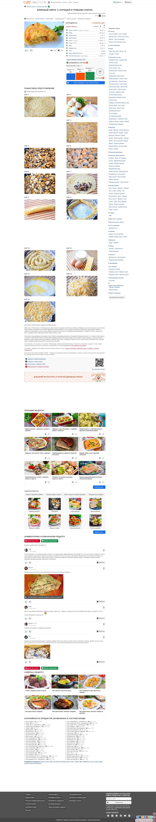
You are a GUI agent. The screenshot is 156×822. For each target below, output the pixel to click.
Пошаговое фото (60, 18)
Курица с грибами (34, 528)
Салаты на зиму (113, 68)
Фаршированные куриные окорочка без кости (64, 453)
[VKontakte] (138, 817)
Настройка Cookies (31, 807)
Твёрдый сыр (72, 48)
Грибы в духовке (95, 528)
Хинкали (111, 193)
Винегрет (111, 39)
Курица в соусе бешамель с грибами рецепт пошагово (64, 429)
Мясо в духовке (122, 176)
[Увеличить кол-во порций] (104, 25)
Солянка (117, 54)
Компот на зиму (123, 78)
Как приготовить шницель (34, 711)
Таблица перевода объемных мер (75, 59)
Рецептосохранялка (56, 2)
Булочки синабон (123, 146)
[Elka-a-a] (26, 568)
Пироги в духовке (118, 138)
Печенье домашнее (124, 130)
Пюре (110, 215)
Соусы (112, 246)
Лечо (119, 68)
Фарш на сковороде (114, 179)
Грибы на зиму (112, 108)
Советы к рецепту (71, 18)
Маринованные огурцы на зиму (116, 76)
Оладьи (126, 132)
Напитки (112, 254)
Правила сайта (30, 797)
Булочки (111, 138)
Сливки (71, 43)
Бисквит (111, 140)
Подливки (111, 248)
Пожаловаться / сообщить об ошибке (38, 366)
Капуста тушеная (113, 206)
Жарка (116, 158)
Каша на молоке (113, 196)
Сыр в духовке (121, 174)
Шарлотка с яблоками (114, 135)
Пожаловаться (30, 18)
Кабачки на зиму (122, 70)
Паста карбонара (122, 201)
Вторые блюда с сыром (54, 494)
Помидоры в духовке (114, 182)
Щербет (111, 242)
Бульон (121, 51)
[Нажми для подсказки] (87, 63)
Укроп (70, 40)
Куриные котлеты (122, 206)
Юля (29, 636)
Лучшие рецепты (53, 794)
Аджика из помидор (114, 121)
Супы (111, 48)
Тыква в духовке (124, 182)
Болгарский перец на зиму (115, 65)
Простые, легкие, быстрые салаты (117, 42)
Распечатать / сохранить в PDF (37, 364)
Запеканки (126, 188)
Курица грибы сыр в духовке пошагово (89, 453)
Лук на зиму (112, 92)
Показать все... (99, 532)
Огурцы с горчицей (124, 121)
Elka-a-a (30, 567)
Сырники (123, 135)
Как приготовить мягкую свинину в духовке (91, 712)
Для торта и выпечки (116, 218)
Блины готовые (73, 30)
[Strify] (26, 550)
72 (28, 50)
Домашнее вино (113, 257)
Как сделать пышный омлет (61, 690)
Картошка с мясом (124, 274)
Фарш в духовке (113, 176)
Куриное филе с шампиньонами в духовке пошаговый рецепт (90, 429)
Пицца (115, 201)
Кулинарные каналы (75, 800)
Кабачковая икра (113, 70)
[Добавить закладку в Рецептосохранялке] (59, 50)
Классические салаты (123, 36)
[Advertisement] (119, 16)
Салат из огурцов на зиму (115, 94)
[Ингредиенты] (154, 814)
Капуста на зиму (122, 89)
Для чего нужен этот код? (98, 369)
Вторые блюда (114, 185)
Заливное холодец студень (115, 236)
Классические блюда (116, 152)
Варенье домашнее (113, 78)
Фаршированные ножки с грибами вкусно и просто (36, 477)
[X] (140, 817)
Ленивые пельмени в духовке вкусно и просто (62, 477)
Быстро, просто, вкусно (117, 222)
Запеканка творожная (119, 193)
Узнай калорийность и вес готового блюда (85, 82)
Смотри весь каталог (118, 297)
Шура (30, 606)
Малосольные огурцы (114, 86)
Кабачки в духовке (113, 171)
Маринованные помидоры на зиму (117, 97)
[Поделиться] (154, 817)
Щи (125, 51)
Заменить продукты (71, 26)
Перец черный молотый (75, 53)
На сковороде (122, 158)
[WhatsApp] (149, 817)
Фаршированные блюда (119, 160)
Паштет (125, 236)
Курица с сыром (54, 528)
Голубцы (119, 190)
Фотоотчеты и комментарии (77, 797)
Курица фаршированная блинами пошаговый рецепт (90, 477)
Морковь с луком (123, 271)
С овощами (113, 266)
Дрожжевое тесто (113, 228)
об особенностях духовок (79, 345)
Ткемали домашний (113, 251)
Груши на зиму (120, 108)
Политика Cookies (31, 804)
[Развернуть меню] (154, 820)
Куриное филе (73, 38)
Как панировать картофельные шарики (90, 691)
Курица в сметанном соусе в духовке (37, 453)
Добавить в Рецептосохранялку (37, 359)
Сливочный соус (119, 248)
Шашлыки (120, 188)
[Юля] (26, 637)
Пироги (110, 130)
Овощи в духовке (75, 528)
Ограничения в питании (117, 277)
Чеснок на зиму (113, 89)
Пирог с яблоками (115, 293)
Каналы (65, 2)
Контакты (28, 810)
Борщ (110, 51)
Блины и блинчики (113, 132)
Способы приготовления (117, 155)
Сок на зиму (112, 73)
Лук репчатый (72, 35)
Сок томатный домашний (115, 116)
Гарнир (112, 212)
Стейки (114, 190)
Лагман (110, 209)
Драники (111, 143)
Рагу (123, 190)
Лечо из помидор (113, 113)
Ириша (103, 15)
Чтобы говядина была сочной (35, 690)
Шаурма (111, 234)
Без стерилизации (113, 81)
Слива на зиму (123, 84)
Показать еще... (99, 487)
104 (62, 50)
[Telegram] (151, 817)
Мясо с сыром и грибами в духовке (75, 494)
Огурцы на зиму (123, 60)
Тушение (111, 163)
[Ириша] (26, 624)
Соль (70, 50)
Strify (29, 549)
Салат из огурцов (113, 34)
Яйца (70, 45)
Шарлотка (115, 130)
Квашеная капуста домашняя (116, 124)
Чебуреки (120, 198)
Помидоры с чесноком (114, 269)
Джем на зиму (124, 86)
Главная (28, 794)
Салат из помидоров (119, 39)
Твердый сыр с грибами (96, 494)
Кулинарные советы (54, 797)
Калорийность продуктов (84, 18)
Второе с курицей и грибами (34, 494)
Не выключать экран (99, 23)
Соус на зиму (121, 105)
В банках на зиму (113, 62)
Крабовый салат (113, 36)
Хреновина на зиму (122, 118)
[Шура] (26, 607)
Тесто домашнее (114, 225)
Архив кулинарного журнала (57, 807)
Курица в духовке (123, 171)
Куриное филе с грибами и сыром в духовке (37, 429)
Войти (129, 2)
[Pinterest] (147, 817)
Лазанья (111, 201)
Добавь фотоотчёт (32, 541)
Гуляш (125, 198)
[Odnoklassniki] (142, 817)
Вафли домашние (113, 146)
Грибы (70, 32)
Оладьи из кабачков (119, 143)
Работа (70, 2)
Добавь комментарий (50, 541)
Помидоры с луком (113, 271)
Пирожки (121, 132)
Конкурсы (76, 2)
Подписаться (119, 802)
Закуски (112, 231)
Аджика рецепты (113, 118)
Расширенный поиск (75, 794)
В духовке (111, 158)
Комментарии (50, 18)
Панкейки (116, 148)
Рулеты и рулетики (118, 234)
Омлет (119, 196)
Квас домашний (121, 257)
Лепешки (126, 140)
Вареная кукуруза (113, 289)
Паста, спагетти (113, 198)
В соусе (111, 160)
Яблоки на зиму (122, 81)
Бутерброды (113, 263)
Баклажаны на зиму (114, 84)
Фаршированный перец (114, 168)
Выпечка (112, 127)
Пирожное (116, 242)
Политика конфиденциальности (35, 800)
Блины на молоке (118, 140)
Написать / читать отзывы (35, 361)
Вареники (124, 196)
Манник (111, 148)
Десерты (112, 240)
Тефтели (111, 204)
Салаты (112, 31)
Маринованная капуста (114, 110)
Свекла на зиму (113, 100)
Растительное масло (74, 56)
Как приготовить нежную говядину (64, 711)
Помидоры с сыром (113, 274)
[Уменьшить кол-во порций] (104, 28)
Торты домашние (115, 45)
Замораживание (113, 174)
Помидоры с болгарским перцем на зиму (119, 102)
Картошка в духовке (119, 163)
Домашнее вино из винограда (116, 260)
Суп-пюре (111, 54)
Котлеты (115, 188)
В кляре (115, 209)
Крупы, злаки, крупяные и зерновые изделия (116, 286)
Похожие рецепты (40, 18)
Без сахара (111, 280)
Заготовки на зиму (115, 57)
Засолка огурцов (113, 105)
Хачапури (126, 138)
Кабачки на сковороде (114, 166)
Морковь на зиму (120, 92)
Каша (110, 188)
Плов (110, 190)
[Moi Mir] (145, 817)
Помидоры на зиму (113, 60)
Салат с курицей (122, 34)
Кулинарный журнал (54, 804)
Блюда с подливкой (119, 204)
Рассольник (116, 51)
